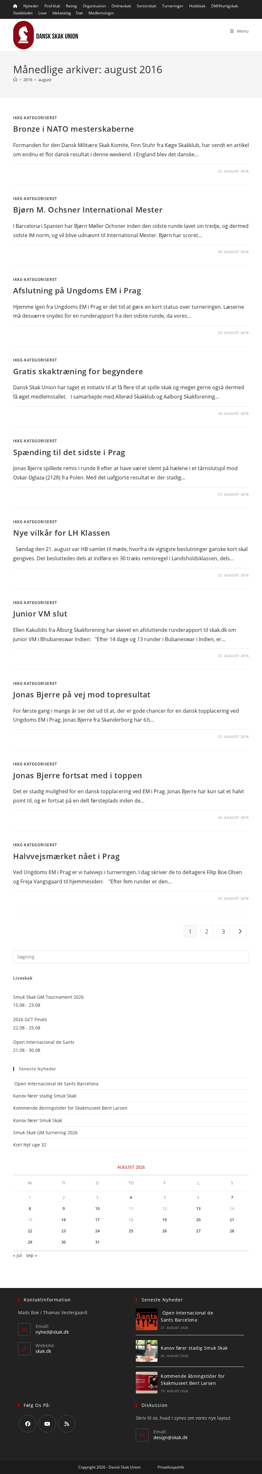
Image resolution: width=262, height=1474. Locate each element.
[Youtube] (47, 1423)
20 (198, 1219)
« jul (17, 1255)
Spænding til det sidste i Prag (69, 452)
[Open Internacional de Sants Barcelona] (147, 1319)
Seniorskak (146, 6)
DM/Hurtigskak (224, 6)
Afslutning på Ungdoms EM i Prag (77, 290)
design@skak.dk (170, 1437)
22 (30, 1231)
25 (131, 1231)
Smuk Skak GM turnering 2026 (45, 1132)
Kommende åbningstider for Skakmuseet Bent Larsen (70, 1108)
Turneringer (172, 6)
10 (97, 1208)
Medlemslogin (101, 13)
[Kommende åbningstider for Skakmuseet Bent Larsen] (147, 1382)
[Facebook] (27, 1423)
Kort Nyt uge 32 (29, 1145)
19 (164, 1219)
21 (232, 1219)
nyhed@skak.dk (52, 1332)
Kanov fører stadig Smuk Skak (44, 1096)
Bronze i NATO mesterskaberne (73, 128)
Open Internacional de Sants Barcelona (55, 1084)
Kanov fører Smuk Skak (37, 1120)
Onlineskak (121, 6)
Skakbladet (23, 13)
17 (97, 1219)
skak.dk (43, 1351)
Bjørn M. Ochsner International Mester (87, 209)
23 (63, 1231)
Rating (71, 6)
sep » (31, 1255)
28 (232, 1231)
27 (198, 1231)
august (44, 79)
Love (42, 13)
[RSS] (66, 1423)
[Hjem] (15, 79)
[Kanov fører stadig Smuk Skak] (147, 1351)
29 (30, 1242)
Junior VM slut (40, 613)
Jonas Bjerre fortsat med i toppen (77, 775)
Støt (79, 13)
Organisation (94, 6)
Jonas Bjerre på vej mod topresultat (81, 694)
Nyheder (31, 6)
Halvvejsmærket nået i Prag (66, 856)
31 (97, 1242)
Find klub (52, 6)
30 (63, 1242)
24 (97, 1231)
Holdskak (197, 6)
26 (164, 1231)
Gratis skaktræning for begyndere (78, 371)
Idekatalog (61, 13)
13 (198, 1208)
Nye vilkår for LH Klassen (61, 532)
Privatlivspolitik (171, 1467)
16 (63, 1219)
